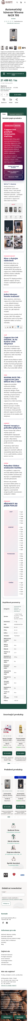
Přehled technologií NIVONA (13, 167)
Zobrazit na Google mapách (8, 985)
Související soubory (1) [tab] (16, 114)
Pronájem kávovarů (6, 956)
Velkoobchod (4, 962)
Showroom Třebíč (13, 177)
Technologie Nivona (6, 960)
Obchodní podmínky (6, 936)
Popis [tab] (4, 114)
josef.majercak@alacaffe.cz (8, 918)
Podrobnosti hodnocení (13, 23)
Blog (2, 944)
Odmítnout (7, 1017)
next (25, 729)
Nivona (13, 18)
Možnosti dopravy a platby (8, 934)
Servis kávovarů (5, 958)
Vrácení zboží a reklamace (8, 940)
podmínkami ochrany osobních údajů (12, 899)
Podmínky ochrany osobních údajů (10, 938)
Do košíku (18, 94)
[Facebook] (3, 923)
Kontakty (3, 942)
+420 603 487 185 (6, 919)
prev (2, 729)
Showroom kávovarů (6, 954)
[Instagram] (7, 923)
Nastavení (13, 1012)
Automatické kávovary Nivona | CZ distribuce (17, 609)
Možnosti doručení (6, 89)
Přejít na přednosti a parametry (13, 172)
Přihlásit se (6, 903)
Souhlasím (20, 1017)
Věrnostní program (6, 964)
